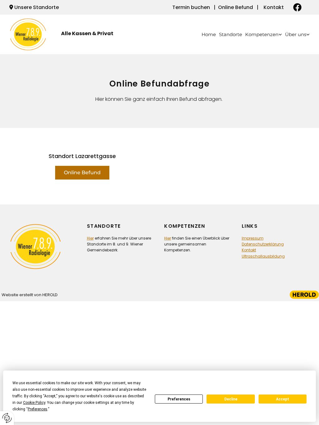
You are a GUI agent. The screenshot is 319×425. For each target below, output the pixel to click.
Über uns (295, 34)
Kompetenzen (262, 34)
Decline (230, 399)
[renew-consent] (7, 418)
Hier (90, 238)
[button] (82, 173)
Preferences (179, 399)
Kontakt (274, 7)
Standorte (230, 34)
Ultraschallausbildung (263, 256)
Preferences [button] (37, 409)
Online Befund (235, 7)
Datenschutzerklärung (263, 244)
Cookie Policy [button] (34, 402)
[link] (262, 34)
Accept (282, 399)
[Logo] (30, 34)
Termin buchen (191, 7)
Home (209, 34)
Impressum (253, 238)
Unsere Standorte (36, 7)
